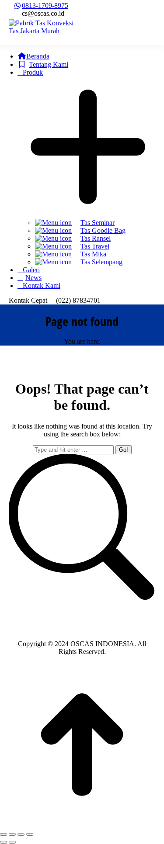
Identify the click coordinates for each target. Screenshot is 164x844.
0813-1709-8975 (45, 5)
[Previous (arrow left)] (3, 842)
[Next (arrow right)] (12, 842)
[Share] (12, 834)
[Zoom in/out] (29, 834)
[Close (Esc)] (3, 834)
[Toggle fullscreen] (20, 834)
